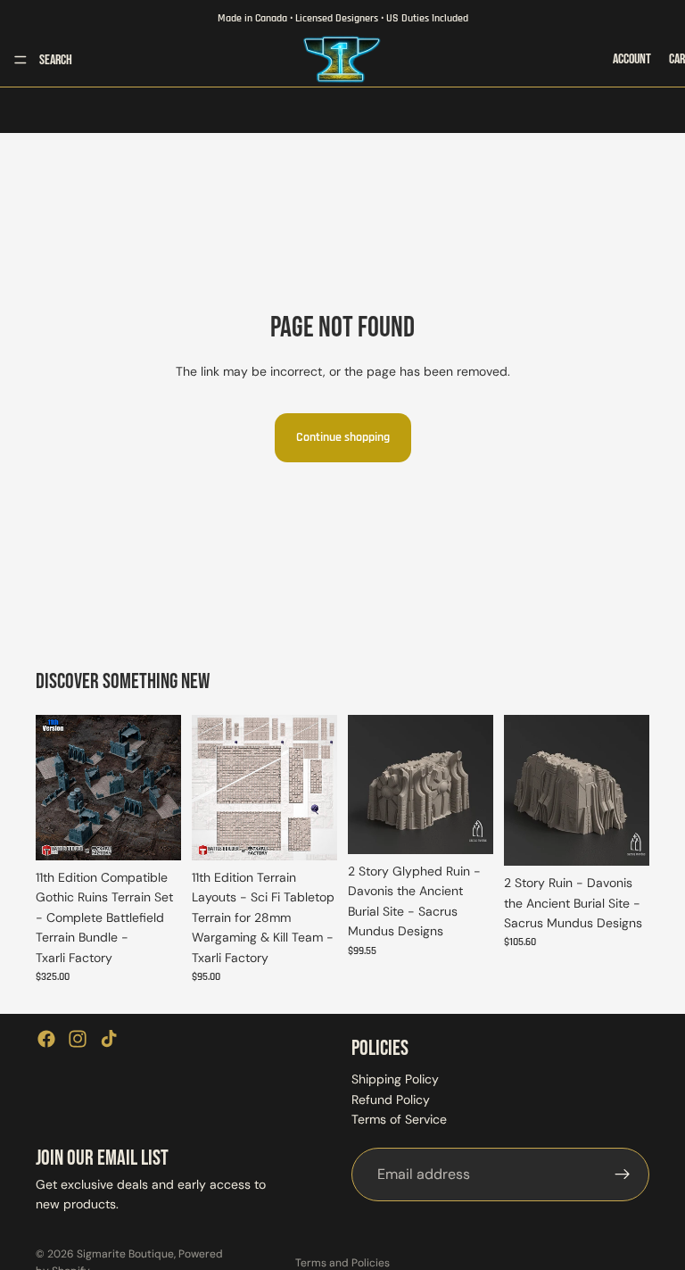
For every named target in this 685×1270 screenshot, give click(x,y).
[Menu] (20, 59)
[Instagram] (77, 1039)
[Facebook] (46, 1039)
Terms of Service (399, 1119)
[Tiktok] (109, 1039)
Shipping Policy (395, 1079)
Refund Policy (390, 1100)
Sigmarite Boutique (125, 1254)
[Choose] (153, 833)
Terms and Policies (342, 1263)
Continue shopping (343, 437)
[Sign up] (622, 1173)
